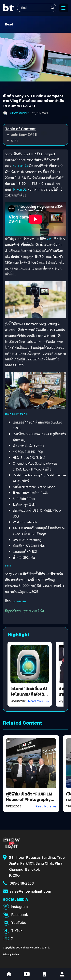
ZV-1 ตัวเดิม (20, 166)
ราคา (14, 140)
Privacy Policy (11, 954)
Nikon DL (20, 189)
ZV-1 (50, 239)
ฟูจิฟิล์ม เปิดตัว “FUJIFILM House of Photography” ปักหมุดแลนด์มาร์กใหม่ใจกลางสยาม (29, 802)
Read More (36, 701)
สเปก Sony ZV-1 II (24, 134)
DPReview (19, 601)
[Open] (63, 8)
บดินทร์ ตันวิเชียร (20, 113)
